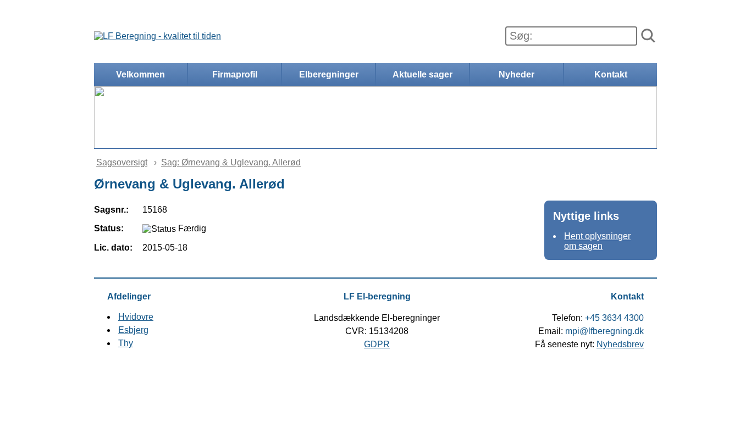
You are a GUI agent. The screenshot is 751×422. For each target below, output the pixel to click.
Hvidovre (135, 316)
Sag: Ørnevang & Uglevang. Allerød (231, 162)
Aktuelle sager (422, 74)
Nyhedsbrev (620, 344)
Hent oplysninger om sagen (597, 241)
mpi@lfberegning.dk (604, 331)
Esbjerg (133, 330)
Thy (125, 343)
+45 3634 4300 (614, 318)
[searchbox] (571, 36)
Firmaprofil (234, 74)
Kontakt (610, 74)
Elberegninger (328, 74)
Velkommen (140, 74)
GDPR (377, 344)
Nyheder (516, 74)
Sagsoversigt (121, 162)
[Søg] (648, 36)
